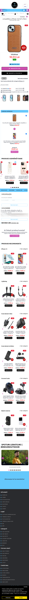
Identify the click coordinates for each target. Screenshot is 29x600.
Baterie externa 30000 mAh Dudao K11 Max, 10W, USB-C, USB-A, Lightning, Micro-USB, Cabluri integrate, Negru (8, 429)
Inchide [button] (25, 586)
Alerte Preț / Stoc (15, 64)
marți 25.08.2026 (19, 88)
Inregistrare (5, 570)
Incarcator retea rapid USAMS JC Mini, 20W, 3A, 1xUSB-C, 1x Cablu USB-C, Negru (8, 332)
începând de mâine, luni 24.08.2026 (19, 92)
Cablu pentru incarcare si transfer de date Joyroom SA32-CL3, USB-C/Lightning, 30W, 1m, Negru (8, 300)
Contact (4, 506)
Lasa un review (5, 84)
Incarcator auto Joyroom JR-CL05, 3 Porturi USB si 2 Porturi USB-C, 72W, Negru (20, 397)
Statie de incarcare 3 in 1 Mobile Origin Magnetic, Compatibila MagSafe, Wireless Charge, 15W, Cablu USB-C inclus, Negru (20, 364)
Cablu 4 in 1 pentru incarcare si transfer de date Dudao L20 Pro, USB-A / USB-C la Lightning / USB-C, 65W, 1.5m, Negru (20, 300)
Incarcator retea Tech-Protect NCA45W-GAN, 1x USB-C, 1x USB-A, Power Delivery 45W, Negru (20, 332)
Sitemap (4, 508)
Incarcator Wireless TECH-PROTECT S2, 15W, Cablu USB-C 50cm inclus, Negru (8, 364)
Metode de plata (6, 499)
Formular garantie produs (8, 579)
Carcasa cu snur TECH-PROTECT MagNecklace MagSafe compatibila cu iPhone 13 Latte (21, 177)
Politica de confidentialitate (9, 514)
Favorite (4, 575)
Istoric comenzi (6, 572)
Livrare (4, 497)
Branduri (4, 543)
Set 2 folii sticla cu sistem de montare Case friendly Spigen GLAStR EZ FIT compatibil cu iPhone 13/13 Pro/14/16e (8, 267)
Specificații (4, 190)
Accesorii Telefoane (6, 538)
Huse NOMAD (5, 560)
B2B (3, 523)
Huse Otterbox (5, 551)
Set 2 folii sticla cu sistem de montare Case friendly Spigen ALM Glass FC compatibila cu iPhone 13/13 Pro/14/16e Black (20, 267)
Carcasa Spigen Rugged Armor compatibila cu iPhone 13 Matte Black (7, 177)
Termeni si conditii (6, 516)
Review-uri (19, 190)
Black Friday (5, 504)
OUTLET (4, 562)
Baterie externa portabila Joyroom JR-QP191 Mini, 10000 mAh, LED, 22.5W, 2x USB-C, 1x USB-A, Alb (20, 429)
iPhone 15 (21, 81)
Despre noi (4, 495)
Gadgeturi (4, 540)
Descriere (11, 190)
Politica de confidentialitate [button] (20, 593)
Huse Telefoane (5, 531)
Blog (3, 545)
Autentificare (5, 568)
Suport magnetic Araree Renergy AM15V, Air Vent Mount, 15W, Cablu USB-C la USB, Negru (8, 397)
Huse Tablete (5, 533)
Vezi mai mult (14, 205)
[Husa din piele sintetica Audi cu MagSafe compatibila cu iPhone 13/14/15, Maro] (4, 100)
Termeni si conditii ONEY (7, 521)
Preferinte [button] (8, 597)
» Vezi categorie (24, 249)
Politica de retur (6, 519)
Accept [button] (21, 597)
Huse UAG (4, 555)
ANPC (3, 525)
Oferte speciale (5, 501)
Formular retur (6, 577)
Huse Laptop (5, 536)
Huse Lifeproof (5, 553)
